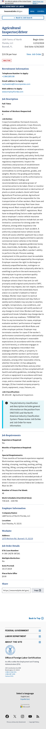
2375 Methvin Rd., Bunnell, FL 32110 (17, 538)
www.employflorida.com (12, 91)
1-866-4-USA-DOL (11, 672)
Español (41, 11)
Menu (32, 11)
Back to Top (34, 618)
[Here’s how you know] (23, 2)
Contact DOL (9, 676)
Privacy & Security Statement (16, 722)
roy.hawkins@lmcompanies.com (16, 84)
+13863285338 (8, 76)
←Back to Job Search (23, 18)
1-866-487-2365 (10, 674)
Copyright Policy (34, 722)
